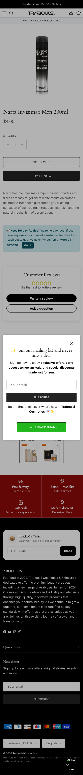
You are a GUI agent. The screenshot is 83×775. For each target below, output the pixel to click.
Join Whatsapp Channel (41, 427)
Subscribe (41, 397)
